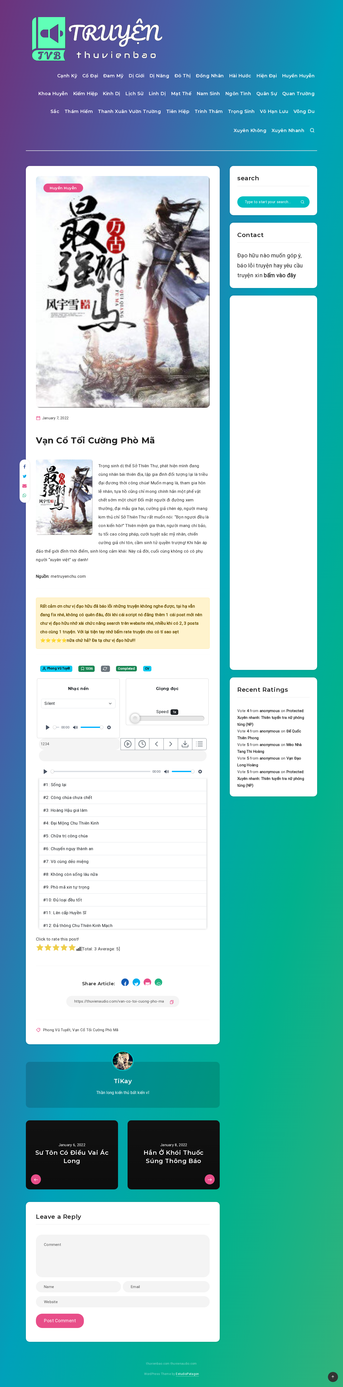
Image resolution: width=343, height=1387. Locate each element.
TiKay (123, 1081)
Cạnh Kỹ (67, 76)
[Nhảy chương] (128, 744)
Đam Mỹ (113, 76)
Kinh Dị (111, 93)
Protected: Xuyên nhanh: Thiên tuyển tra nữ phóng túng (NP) (270, 718)
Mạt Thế (181, 93)
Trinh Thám (209, 111)
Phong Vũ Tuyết (56, 1030)
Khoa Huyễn (53, 93)
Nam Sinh (208, 93)
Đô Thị (183, 76)
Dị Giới (136, 76)
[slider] (56, 727)
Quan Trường (298, 93)
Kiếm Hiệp (85, 93)
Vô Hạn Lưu (274, 111)
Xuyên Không (250, 130)
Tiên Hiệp (178, 111)
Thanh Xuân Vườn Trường (129, 111)
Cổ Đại (90, 76)
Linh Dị (157, 93)
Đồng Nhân (210, 76)
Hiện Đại (266, 76)
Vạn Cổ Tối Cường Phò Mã (95, 1030)
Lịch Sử (134, 93)
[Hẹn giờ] (142, 744)
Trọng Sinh (241, 111)
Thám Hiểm (79, 111)
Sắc (55, 111)
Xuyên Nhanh (288, 130)
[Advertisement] (273, 481)
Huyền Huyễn (298, 76)
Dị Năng (159, 76)
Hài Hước (240, 76)
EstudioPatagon (187, 1374)
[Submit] (303, 202)
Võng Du (304, 111)
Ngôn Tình (238, 93)
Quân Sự (266, 93)
